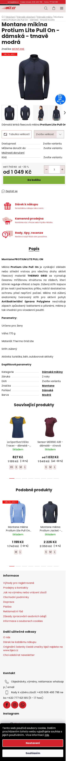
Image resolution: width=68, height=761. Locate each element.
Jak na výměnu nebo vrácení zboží (25, 592)
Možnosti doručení (13, 153)
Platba (7, 606)
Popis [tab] (34, 248)
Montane (48, 386)
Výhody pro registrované (18, 583)
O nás (6, 637)
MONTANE (18, 49)
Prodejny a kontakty (15, 588)
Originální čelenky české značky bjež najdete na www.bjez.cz (33, 648)
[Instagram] (14, 705)
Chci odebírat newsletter (19, 655)
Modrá (46, 395)
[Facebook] (6, 705)
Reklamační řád (13, 611)
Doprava (8, 602)
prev (3, 428)
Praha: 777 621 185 (51, 2)
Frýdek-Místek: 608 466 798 (31, 2)
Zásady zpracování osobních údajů (24, 616)
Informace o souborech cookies (23, 621)
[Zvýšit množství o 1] (62, 169)
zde (47, 735)
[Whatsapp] (22, 705)
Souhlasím (33, 753)
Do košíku (34, 180)
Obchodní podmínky (16, 597)
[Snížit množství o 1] (46, 169)
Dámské (47, 390)
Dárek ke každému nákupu (19, 642)
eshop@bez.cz (13, 2)
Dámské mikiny (52, 372)
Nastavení (33, 743)
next (64, 428)
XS (11, 467)
